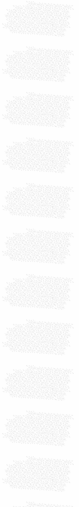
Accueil (22, 15)
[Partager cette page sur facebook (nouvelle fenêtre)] (45, 25)
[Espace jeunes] (27, 8)
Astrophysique (33, 17)
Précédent (31, 102)
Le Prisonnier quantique (65, 10)
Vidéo (30, 17)
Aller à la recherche (58, 4)
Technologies (23, 38)
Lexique (49, 108)
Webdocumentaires (23, 47)
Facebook (55, 108)
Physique (36, 17)
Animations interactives (22, 18)
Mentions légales (20, 108)
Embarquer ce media (57, 54)
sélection (31, 58)
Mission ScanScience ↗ (23, 55)
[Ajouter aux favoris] (35, 25)
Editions (21, 40)
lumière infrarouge (52, 57)
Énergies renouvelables (23, 27)
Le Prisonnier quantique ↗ (22, 51)
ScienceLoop (22, 49)
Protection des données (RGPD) (28, 108)
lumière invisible (45, 57)
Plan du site (36, 108)
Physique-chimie (23, 32)
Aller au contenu (48, 4)
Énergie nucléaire (24, 24)
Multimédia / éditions (25, 15)
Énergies (22, 23)
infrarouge (36, 58)
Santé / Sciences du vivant (23, 35)
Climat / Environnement (23, 31)
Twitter (56, 108)
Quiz (20, 42)
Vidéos (29, 15)
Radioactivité (23, 28)
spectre (36, 57)
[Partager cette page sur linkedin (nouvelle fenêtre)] (50, 27)
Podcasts (21, 44)
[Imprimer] (30, 25)
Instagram (57, 108)
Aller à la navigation (53, 4)
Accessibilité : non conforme (43, 108)
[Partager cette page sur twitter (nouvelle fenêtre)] (36, 27)
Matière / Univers (23, 37)
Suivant (59, 102)
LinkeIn (59, 108)
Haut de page (75, 432)
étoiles (39, 57)
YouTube (58, 108)
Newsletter (52, 108)
